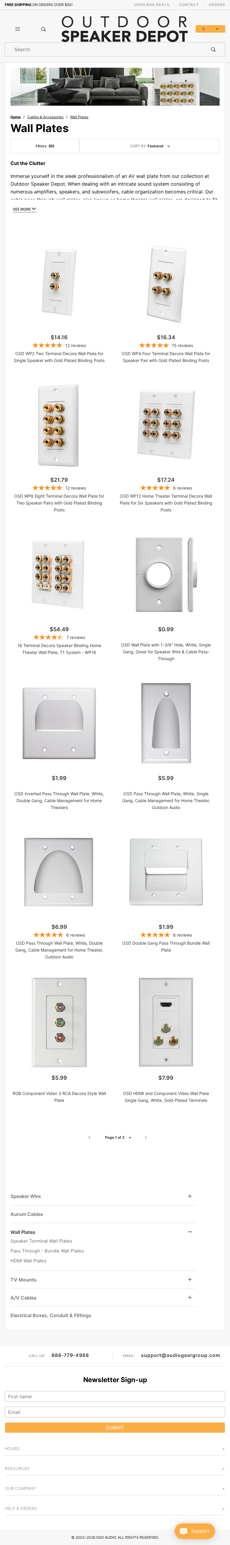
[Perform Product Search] (213, 49)
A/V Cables (23, 1298)
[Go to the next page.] (145, 1137)
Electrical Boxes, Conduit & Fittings (50, 1315)
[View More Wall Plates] (190, 1232)
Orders (217, 4)
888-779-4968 (70, 1355)
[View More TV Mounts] (190, 1280)
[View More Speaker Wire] (190, 1196)
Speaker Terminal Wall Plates (41, 1241)
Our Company (20, 1488)
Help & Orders (21, 1508)
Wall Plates (22, 1232)
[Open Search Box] (43, 29)
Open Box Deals (152, 4)
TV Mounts (23, 1280)
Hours (12, 1448)
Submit (115, 1428)
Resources (17, 1468)
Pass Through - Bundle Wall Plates (47, 1251)
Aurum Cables (26, 1214)
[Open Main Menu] (18, 29)
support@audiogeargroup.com (180, 1355)
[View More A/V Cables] (190, 1297)
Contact (189, 4)
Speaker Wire (25, 1196)
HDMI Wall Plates (28, 1261)
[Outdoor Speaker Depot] (124, 28)
